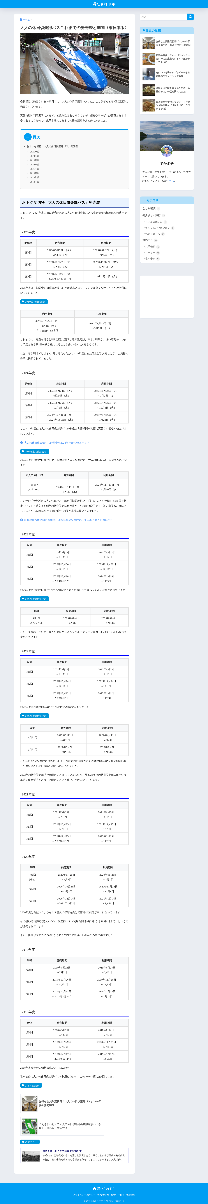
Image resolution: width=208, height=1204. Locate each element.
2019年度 (34, 177)
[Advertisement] (167, 297)
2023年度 (34, 160)
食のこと (150, 240)
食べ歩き (152, 258)
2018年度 (34, 182)
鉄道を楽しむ (154, 233)
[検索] (190, 17)
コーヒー (152, 252)
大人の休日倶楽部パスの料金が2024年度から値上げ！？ (56, 442)
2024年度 (34, 156)
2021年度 (34, 169)
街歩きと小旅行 (154, 215)
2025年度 (34, 151)
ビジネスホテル (155, 222)
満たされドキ (104, 4)
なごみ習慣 (151, 208)
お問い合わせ (117, 1195)
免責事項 (130, 1195)
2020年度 (34, 173)
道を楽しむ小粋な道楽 (159, 228)
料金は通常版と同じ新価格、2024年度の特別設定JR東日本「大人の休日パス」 (69, 520)
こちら (170, 181)
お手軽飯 (152, 246)
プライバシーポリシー (84, 1195)
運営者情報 (103, 1195)
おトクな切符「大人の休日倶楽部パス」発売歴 (52, 146)
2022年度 (34, 164)
